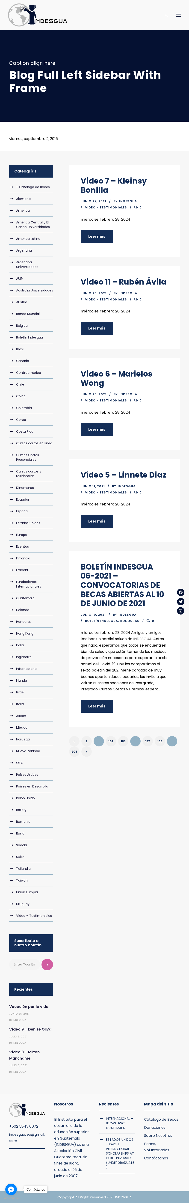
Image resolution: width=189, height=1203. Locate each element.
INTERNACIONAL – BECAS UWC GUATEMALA (119, 1123)
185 (123, 741)
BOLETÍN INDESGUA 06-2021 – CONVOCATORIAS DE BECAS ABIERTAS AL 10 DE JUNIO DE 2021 (122, 585)
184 (110, 741)
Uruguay (23, 904)
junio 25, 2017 (19, 1014)
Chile (20, 384)
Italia (20, 704)
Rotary (21, 810)
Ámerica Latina (28, 238)
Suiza (20, 857)
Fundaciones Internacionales (28, 584)
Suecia (21, 845)
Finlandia (23, 558)
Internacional (26, 668)
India (20, 645)
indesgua (128, 201)
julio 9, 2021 (18, 1036)
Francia (22, 570)
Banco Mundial (28, 314)
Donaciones (154, 1127)
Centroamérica (28, 372)
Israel (20, 692)
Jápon (21, 715)
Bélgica (22, 325)
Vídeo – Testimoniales (34, 915)
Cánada (22, 361)
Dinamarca (25, 487)
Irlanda (21, 680)
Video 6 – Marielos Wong (116, 378)
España (22, 511)
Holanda (22, 610)
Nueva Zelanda (28, 751)
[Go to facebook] (11, 1189)
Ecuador (22, 499)
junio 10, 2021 (93, 614)
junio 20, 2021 (93, 293)
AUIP (19, 278)
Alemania (23, 198)
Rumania (23, 821)
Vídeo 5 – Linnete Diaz (123, 474)
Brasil (20, 349)
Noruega (23, 739)
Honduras (129, 621)
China (21, 396)
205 (74, 752)
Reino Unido (25, 798)
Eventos (22, 546)
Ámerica (23, 210)
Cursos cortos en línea (34, 443)
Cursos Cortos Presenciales (27, 457)
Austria (21, 302)
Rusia (20, 833)
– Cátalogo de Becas (33, 187)
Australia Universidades (34, 290)
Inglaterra (24, 657)
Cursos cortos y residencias (28, 473)
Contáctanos (156, 1158)
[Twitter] (180, 601)
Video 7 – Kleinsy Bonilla (114, 185)
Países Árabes (27, 774)
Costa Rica (24, 431)
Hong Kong (24, 633)
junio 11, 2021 (93, 486)
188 (159, 741)
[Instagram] (180, 611)
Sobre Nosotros (158, 1135)
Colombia (24, 408)
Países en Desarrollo (32, 786)
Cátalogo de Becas (161, 1119)
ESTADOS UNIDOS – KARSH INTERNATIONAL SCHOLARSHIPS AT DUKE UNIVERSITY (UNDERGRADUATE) (120, 1153)
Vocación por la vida (28, 1006)
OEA (19, 762)
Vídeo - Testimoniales (106, 207)
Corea (21, 419)
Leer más (96, 236)
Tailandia (23, 868)
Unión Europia (27, 892)
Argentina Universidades (27, 264)
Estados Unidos (28, 523)
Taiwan (22, 880)
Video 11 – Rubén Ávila (123, 281)
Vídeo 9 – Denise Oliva (30, 1029)
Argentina (24, 250)
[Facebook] (180, 592)
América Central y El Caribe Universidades (33, 224)
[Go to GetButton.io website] (11, 1198)
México (21, 727)
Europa (21, 534)
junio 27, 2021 (93, 201)
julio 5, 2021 (18, 1065)
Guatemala (25, 598)
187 (147, 741)
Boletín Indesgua (101, 621)
